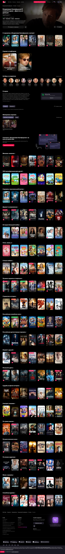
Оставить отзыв (6, 534)
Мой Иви (19, 519)
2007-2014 (6, 17)
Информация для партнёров (8, 523)
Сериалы (19, 522)
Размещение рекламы (7, 525)
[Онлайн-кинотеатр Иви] (4, 2)
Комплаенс (5, 532)
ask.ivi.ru (35, 528)
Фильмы (19, 520)
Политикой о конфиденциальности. (7, 549)
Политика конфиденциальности (9, 528)
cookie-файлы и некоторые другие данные (42, 547)
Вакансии (4, 520)
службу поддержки (15, 551)
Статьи (19, 525)
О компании (5, 519)
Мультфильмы (20, 523)
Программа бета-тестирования (9, 522)
